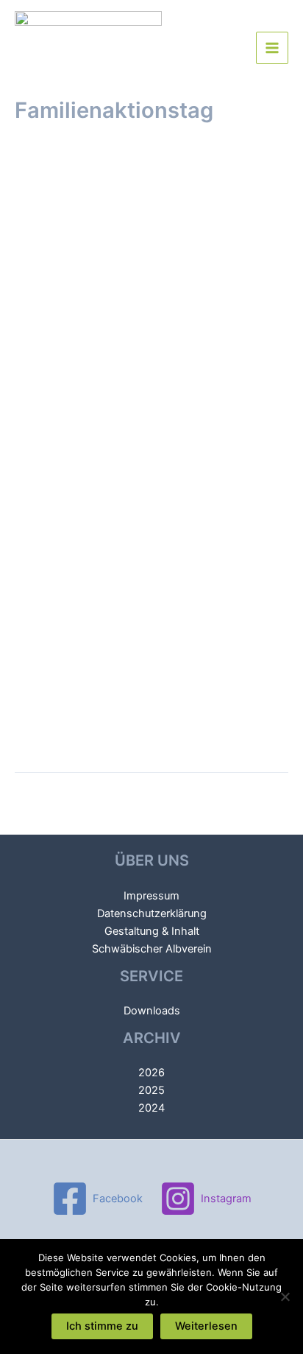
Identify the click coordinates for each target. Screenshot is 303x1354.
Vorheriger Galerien (151, 798)
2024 (151, 1108)
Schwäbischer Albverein (152, 948)
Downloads (152, 1010)
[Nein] (284, 1296)
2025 (151, 1090)
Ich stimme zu (102, 1326)
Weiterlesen (206, 1326)
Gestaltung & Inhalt (151, 931)
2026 (151, 1072)
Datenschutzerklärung (152, 913)
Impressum (151, 895)
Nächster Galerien (151, 826)
